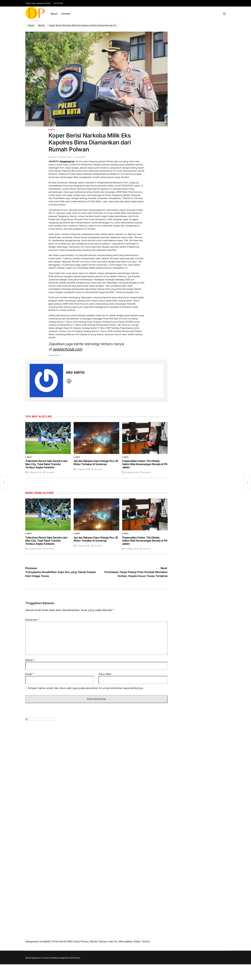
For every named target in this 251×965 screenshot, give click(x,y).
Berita (52, 129)
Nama (30, 659)
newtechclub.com (67, 349)
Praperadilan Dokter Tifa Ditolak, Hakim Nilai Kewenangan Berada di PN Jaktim (144, 464)
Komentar (32, 619)
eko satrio (81, 157)
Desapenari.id (67, 161)
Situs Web (105, 674)
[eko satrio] (46, 380)
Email (29, 674)
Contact (65, 13)
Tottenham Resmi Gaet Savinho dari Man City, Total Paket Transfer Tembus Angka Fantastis (46, 464)
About (54, 13)
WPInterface (75, 958)
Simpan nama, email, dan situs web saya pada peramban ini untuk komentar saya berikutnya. (86, 688)
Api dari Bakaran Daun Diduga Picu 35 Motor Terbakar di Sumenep (96, 462)
